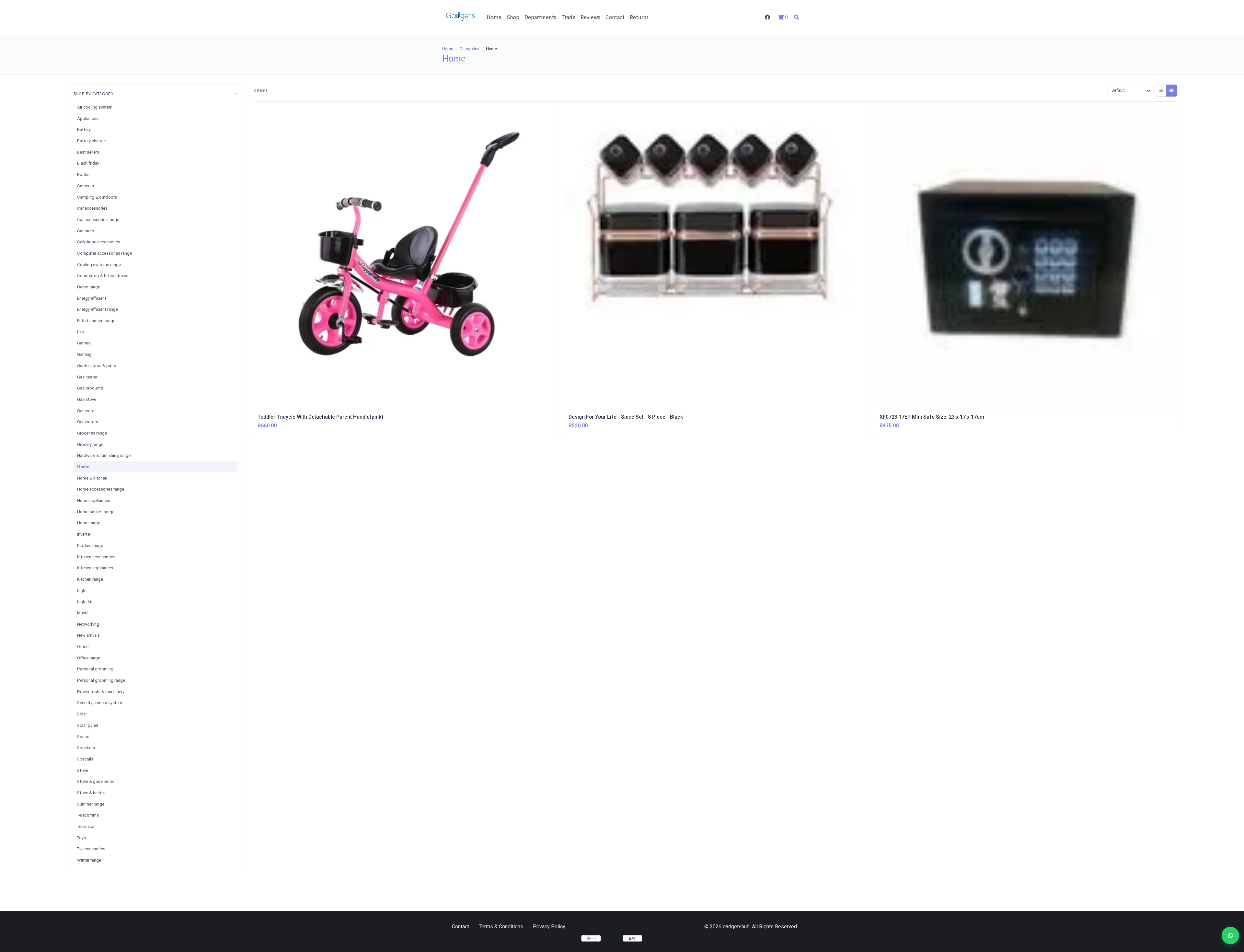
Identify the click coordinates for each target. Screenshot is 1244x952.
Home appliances (93, 500)
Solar (82, 714)
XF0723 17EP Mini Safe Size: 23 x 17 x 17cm (932, 417)
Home (494, 17)
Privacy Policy (549, 926)
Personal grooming (95, 669)
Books (83, 174)
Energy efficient (91, 298)
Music (82, 612)
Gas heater (87, 377)
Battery (84, 129)
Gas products (90, 388)
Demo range (88, 286)
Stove (82, 770)
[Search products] (796, 17)
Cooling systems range (99, 264)
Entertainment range (96, 320)
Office (82, 646)
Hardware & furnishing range (104, 455)
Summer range (90, 804)
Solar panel (87, 725)
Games (83, 343)
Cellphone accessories (98, 241)
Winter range (89, 860)
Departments (540, 17)
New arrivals (88, 635)
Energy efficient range (97, 309)
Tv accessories (91, 848)
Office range (88, 658)
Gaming (84, 354)
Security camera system (99, 702)
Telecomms (88, 815)
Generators (87, 421)
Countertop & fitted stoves (102, 275)
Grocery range (90, 444)
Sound (83, 736)
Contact (615, 17)
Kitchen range (90, 579)
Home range (88, 522)
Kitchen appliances (95, 567)
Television (86, 826)
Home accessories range (100, 489)
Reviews (590, 17)
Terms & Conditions (501, 926)
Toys (81, 837)
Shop (513, 17)
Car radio (85, 230)
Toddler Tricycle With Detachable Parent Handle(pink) (320, 417)
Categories (469, 49)
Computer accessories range (104, 253)
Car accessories (92, 208)
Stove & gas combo (96, 781)
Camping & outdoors (97, 197)
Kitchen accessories (96, 556)
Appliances (87, 118)
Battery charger (91, 140)
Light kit (85, 601)
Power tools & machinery (100, 691)
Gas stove (86, 399)
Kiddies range (90, 545)
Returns (639, 17)
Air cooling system (94, 107)
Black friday (88, 163)
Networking (88, 624)
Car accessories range (98, 219)
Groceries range (92, 433)
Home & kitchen (92, 478)
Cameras (85, 185)
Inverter (84, 534)
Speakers (86, 747)
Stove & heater (91, 792)
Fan (80, 332)
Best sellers (88, 152)
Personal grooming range (101, 680)
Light (82, 590)
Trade (568, 17)
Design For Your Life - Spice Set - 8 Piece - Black (626, 417)
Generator (86, 410)
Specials (85, 759)
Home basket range (95, 511)
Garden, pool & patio (96, 365)
